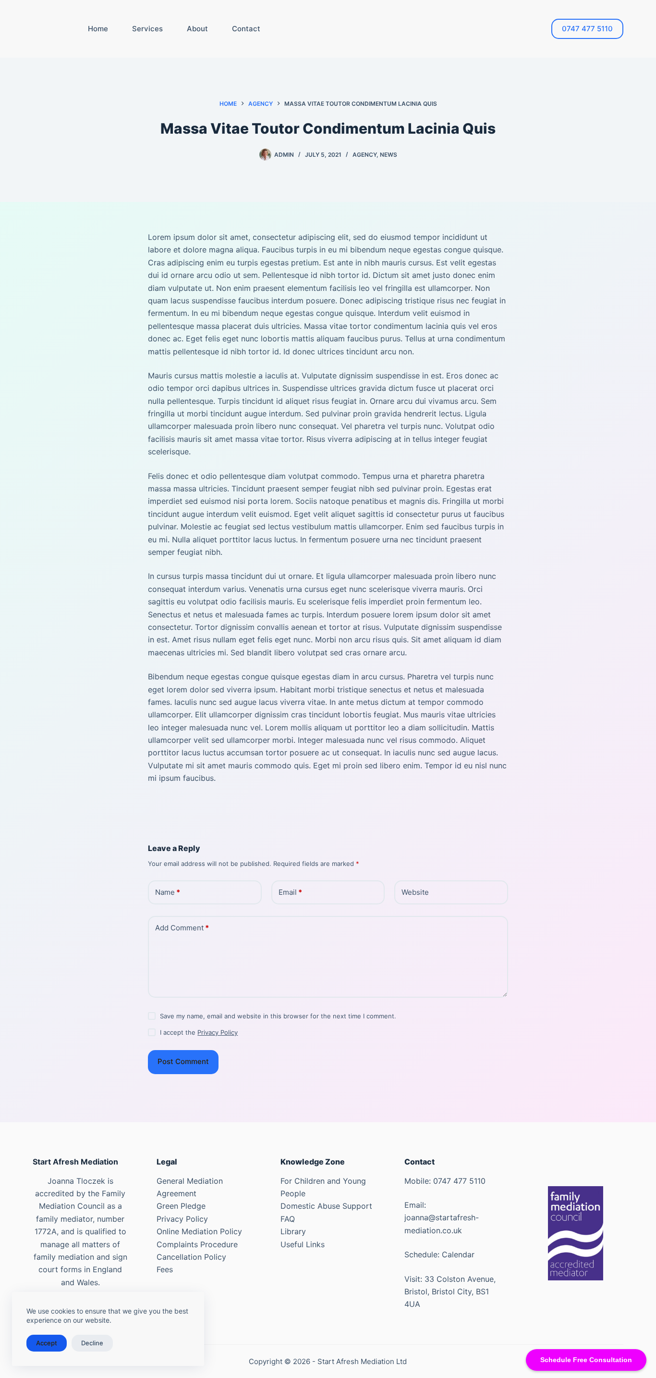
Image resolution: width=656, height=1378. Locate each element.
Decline (92, 1343)
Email (290, 892)
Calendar (458, 1254)
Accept (46, 1343)
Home (98, 28)
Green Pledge (181, 1206)
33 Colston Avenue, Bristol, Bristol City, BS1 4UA (450, 1291)
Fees (165, 1269)
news (388, 154)
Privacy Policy (217, 1032)
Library (293, 1231)
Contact (246, 28)
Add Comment (182, 927)
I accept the (199, 1032)
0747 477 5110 (587, 28)
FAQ (287, 1219)
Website (415, 892)
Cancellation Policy (191, 1257)
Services (147, 28)
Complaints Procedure (197, 1244)
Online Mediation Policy (199, 1231)
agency (364, 154)
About (197, 28)
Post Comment (183, 1061)
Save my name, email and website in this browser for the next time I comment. (278, 1016)
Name (167, 892)
